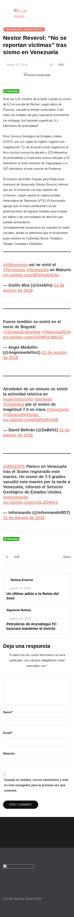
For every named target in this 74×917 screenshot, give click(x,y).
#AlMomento (15, 264)
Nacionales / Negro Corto (24, 29)
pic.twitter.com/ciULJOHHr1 (30, 502)
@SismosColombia (21, 332)
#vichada (43, 399)
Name (8, 712)
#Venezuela (38, 270)
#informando (15, 497)
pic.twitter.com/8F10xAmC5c (31, 275)
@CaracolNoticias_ (21, 414)
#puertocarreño (18, 399)
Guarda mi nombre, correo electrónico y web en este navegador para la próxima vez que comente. (36, 785)
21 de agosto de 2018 (23, 517)
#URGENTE (14, 466)
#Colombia (13, 404)
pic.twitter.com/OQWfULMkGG (33, 337)
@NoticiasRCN (56, 332)
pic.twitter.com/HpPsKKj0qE (30, 419)
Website (9, 753)
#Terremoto (14, 270)
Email (7, 733)
